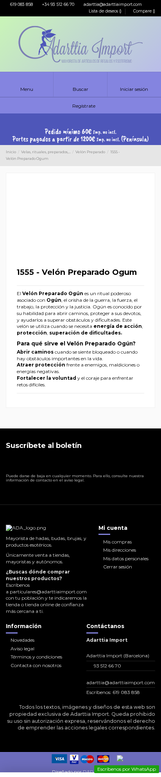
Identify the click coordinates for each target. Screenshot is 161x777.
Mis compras (117, 542)
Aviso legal (22, 648)
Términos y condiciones (36, 657)
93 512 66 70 (107, 666)
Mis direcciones (119, 550)
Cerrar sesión (117, 567)
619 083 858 (21, 4)
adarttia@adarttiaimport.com (112, 4)
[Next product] (152, 155)
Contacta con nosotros (36, 665)
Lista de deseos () (105, 11)
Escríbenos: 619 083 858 (113, 692)
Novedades (22, 640)
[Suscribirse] (148, 463)
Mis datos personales (125, 558)
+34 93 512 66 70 (57, 4)
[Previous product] (146, 155)
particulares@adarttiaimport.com (48, 592)
